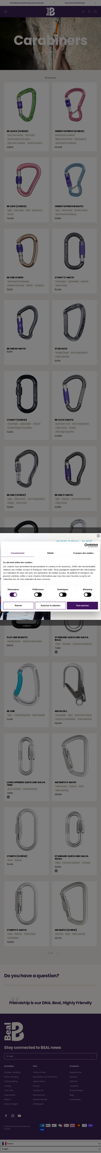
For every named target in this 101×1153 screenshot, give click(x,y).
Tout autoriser (82, 605)
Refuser (18, 605)
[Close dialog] (98, 535)
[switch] (38, 595)
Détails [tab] (50, 553)
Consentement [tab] (17, 553)
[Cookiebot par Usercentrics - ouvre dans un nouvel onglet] (86, 545)
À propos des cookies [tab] (83, 553)
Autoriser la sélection (50, 605)
